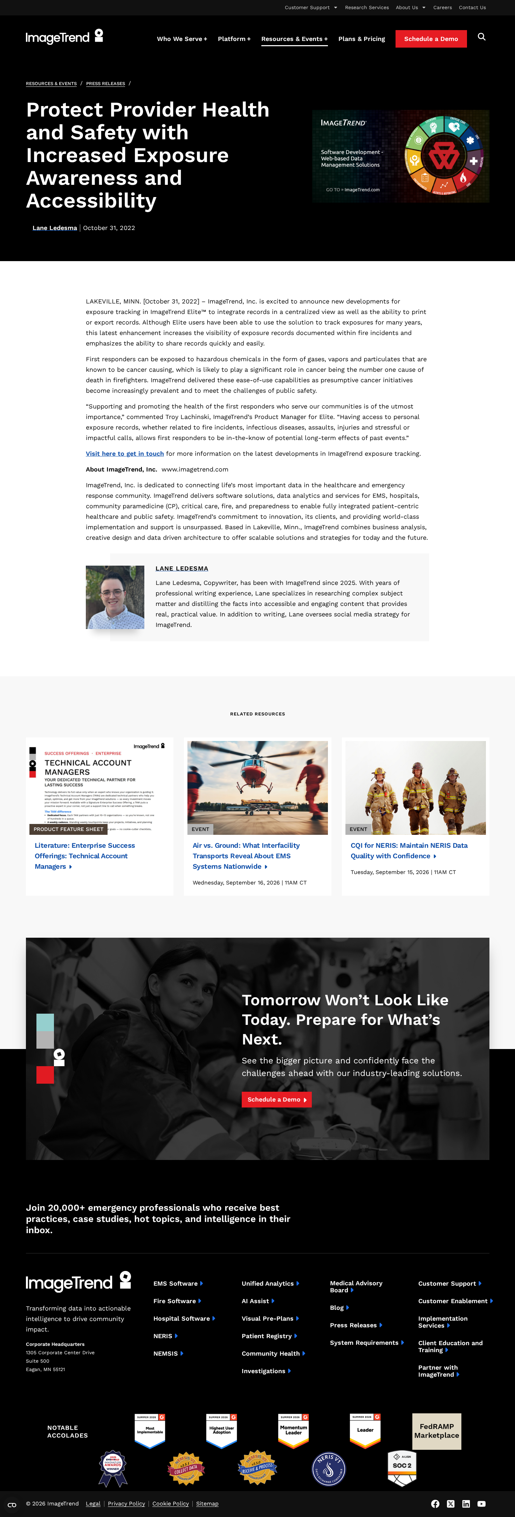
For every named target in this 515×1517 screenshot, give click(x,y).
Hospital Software (181, 1318)
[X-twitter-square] (451, 1504)
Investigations (264, 1371)
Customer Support (307, 7)
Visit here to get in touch (125, 453)
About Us (407, 7)
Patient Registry (267, 1336)
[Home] (64, 36)
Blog (337, 1307)
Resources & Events (51, 83)
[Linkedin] (466, 1504)
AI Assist (255, 1301)
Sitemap (207, 1504)
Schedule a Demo (274, 1099)
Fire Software (174, 1301)
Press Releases (105, 83)
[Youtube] (481, 1504)
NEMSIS (165, 1353)
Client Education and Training (450, 1347)
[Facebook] (435, 1504)
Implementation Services (443, 1322)
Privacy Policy (126, 1504)
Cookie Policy (170, 1504)
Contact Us (472, 7)
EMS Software (175, 1283)
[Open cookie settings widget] (12, 1505)
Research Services (367, 7)
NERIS (162, 1336)
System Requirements (364, 1342)
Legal (93, 1504)
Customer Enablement (453, 1301)
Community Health (271, 1353)
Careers (442, 7)
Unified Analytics (268, 1283)
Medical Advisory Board (356, 1287)
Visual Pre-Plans (268, 1318)
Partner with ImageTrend (438, 1371)
